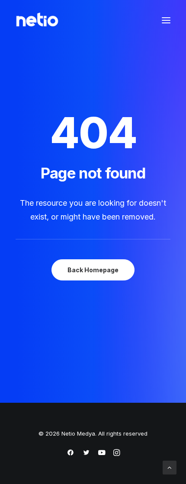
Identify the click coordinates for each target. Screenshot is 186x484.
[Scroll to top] (169, 467)
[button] (166, 20)
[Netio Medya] (37, 20)
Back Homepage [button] (93, 270)
